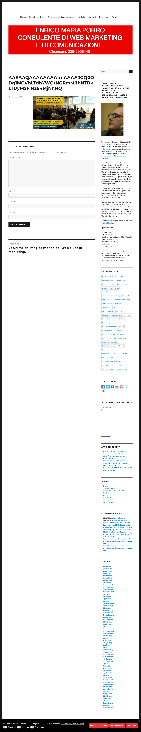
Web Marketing (107, 369)
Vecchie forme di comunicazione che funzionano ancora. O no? (117, 541)
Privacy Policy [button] (78, 724)
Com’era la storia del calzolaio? (114, 461)
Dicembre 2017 (108, 587)
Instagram (106, 315)
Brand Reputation (108, 280)
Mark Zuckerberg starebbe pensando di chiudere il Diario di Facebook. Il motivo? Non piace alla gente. (117, 534)
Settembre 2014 (108, 620)
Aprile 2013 (107, 645)
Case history (121, 280)
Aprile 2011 (107, 698)
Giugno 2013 (107, 640)
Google (115, 307)
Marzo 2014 (107, 627)
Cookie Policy (66, 724)
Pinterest (105, 342)
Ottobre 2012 (107, 659)
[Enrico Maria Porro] (116, 420)
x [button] (139, 721)
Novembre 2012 (108, 657)
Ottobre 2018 (107, 580)
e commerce (114, 288)
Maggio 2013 (107, 643)
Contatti (92, 17)
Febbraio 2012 (108, 678)
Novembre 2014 (108, 615)
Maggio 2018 (107, 583)
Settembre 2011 (108, 689)
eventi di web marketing (111, 296)
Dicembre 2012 (108, 654)
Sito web (12, 212)
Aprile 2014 (107, 624)
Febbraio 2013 (108, 650)
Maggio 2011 (107, 696)
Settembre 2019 (108, 578)
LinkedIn (105, 319)
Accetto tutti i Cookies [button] (98, 725)
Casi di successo (108, 284)
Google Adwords (108, 311)
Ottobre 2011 (107, 687)
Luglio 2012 (107, 666)
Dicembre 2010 (108, 708)
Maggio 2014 (107, 622)
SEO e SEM (106, 357)
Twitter (117, 361)
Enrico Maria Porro (106, 407)
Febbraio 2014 (108, 629)
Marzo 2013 (107, 647)
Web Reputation (121, 369)
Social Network (107, 361)
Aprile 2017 (107, 599)
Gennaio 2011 (108, 705)
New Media (120, 334)
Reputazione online (109, 350)
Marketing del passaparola (111, 323)
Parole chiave (122, 338)
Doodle (105, 288)
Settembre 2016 (108, 603)
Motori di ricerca (108, 334)
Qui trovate (105, 149)
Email (11, 202)
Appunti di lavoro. (118, 518)
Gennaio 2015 (108, 610)
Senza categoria (125, 354)
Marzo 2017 (107, 601)
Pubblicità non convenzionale (113, 346)
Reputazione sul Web (110, 354)
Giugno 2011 (107, 694)
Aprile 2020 (107, 573)
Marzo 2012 (107, 675)
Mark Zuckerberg (122, 330)
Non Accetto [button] (131, 725)
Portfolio (81, 17)
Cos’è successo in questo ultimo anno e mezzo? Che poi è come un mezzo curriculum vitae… (117, 456)
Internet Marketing (118, 315)
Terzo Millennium (107, 223)
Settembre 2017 (108, 592)
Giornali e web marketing (111, 303)
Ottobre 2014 (107, 617)
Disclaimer (104, 17)
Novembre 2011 (108, 684)
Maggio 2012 (107, 671)
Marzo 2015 (107, 608)
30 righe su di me (37, 17)
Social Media (116, 357)
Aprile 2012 (107, 673)
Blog (122, 276)
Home (23, 17)
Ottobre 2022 (107, 566)
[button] (5, 727)
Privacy (115, 17)
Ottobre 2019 (107, 576)
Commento (14, 158)
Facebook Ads (107, 299)
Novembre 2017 (108, 590)
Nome (11, 191)
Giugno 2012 (107, 668)
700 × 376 (11, 100)
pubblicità (114, 342)
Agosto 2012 (107, 664)
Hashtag (119, 311)
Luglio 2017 (107, 594)
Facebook (125, 296)
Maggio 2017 (107, 596)
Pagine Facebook (108, 338)
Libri (129, 315)
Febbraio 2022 (108, 569)
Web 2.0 (118, 365)
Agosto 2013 (107, 638)
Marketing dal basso (118, 319)
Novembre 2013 (108, 634)
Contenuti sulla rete (123, 284)
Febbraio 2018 (108, 585)
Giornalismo (106, 307)
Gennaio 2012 (108, 680)
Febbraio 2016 (108, 606)
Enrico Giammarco (110, 546)
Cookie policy (108, 500)
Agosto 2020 (107, 571)
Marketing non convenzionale (113, 327)
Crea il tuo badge (105, 435)
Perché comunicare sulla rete (61, 17)
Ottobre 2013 (107, 636)
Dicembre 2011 (108, 682)
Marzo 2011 (107, 701)
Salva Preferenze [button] (117, 725)
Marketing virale (108, 330)
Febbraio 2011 (108, 703)
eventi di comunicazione (111, 292)
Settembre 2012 (108, 661)
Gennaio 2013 (108, 652)
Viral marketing (107, 365)
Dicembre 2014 (108, 613)
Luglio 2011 (107, 691)
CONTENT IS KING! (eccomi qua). (115, 452)
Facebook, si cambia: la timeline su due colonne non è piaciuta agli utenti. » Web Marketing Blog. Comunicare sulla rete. (117, 527)
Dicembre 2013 (108, 631)
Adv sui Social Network (110, 276)
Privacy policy (108, 502)
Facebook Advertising (122, 299)
